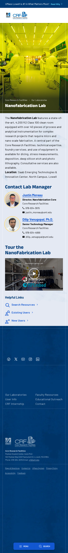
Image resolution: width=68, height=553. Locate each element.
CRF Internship (14, 403)
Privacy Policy (52, 468)
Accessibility (10, 473)
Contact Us (26, 468)
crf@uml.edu (34, 460)
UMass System (38, 468)
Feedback (21, 473)
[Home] (16, 15)
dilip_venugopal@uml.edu (39, 236)
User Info (11, 399)
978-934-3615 (32, 207)
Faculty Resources (46, 394)
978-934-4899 (32, 232)
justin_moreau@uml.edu (39, 212)
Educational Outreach (48, 399)
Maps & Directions (12, 468)
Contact (40, 403)
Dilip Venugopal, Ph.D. (37, 219)
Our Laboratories (39, 100)
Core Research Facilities (16, 100)
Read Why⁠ (55, 4)
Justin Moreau (32, 195)
